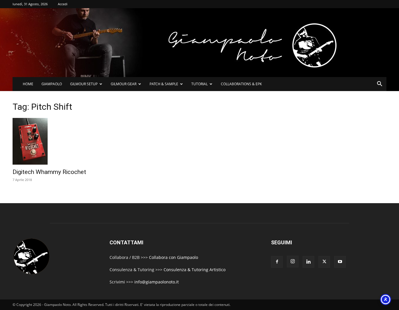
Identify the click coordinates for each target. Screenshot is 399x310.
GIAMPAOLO (51, 83)
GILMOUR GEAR (123, 83)
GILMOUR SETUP (84, 83)
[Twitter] (324, 262)
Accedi (62, 4)
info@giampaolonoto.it (156, 282)
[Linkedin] (308, 262)
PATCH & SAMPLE (164, 83)
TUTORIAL (199, 83)
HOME (28, 83)
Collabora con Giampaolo (173, 257)
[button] (379, 84)
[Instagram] (293, 261)
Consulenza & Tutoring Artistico (194, 269)
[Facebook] (277, 262)
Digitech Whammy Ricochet (49, 171)
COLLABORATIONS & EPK (241, 83)
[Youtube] (340, 262)
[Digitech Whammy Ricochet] (73, 141)
